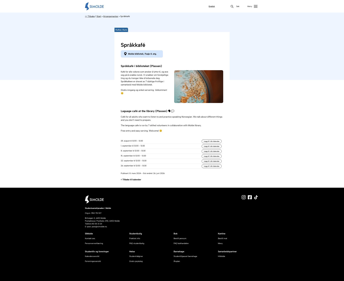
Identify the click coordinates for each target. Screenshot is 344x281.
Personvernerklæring (94, 243)
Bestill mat (222, 238)
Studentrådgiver (136, 256)
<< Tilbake (90, 16)
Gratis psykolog (136, 261)
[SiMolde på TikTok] (256, 197)
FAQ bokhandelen (181, 243)
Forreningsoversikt (93, 261)
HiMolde (221, 256)
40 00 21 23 (97, 224)
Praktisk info (134, 238)
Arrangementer (110, 16)
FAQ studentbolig (136, 243)
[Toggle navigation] (252, 6)
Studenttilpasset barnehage (185, 256)
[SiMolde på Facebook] (250, 197)
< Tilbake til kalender (131, 179)
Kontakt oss (90, 238)
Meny (220, 243)
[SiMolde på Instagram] (244, 197)
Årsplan (177, 261)
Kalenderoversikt (92, 256)
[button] (237, 6)
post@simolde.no (99, 226)
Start (98, 16)
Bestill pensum (180, 238)
